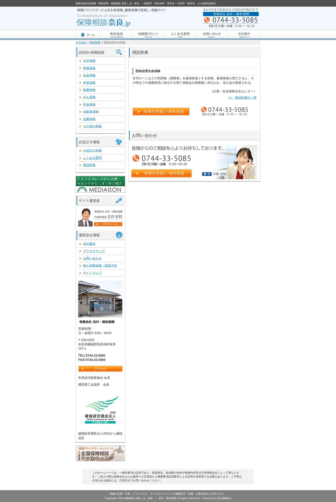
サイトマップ (92, 272)
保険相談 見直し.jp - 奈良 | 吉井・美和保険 (150, 498)
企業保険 (89, 119)
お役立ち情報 (92, 150)
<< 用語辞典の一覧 (242, 97)
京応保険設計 (224, 498)
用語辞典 (95, 42)
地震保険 (89, 68)
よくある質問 (92, 158)
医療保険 (89, 90)
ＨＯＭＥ (81, 42)
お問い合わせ (92, 258)
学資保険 (89, 82)
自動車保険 (91, 111)
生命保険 (89, 75)
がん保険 (89, 97)
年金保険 (89, 104)
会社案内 (89, 243)
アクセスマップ (94, 251)
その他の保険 (92, 126)
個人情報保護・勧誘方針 (100, 265)
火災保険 (89, 60)
